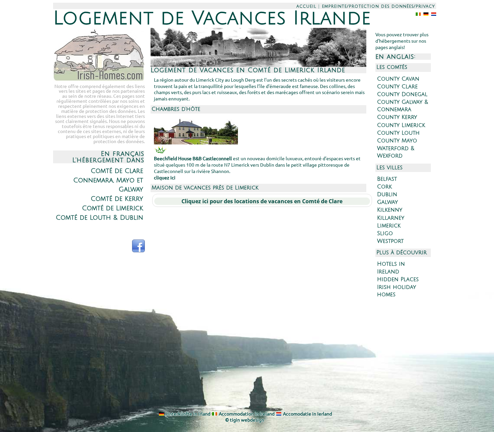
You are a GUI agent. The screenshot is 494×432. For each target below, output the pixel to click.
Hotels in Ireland (391, 267)
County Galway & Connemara (402, 106)
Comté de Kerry (117, 198)
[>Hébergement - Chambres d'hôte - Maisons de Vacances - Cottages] (99, 80)
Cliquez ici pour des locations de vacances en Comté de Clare (261, 201)
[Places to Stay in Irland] (417, 13)
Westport (390, 241)
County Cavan (398, 79)
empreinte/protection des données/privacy (378, 6)
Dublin (387, 194)
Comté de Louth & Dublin (99, 217)
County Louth (398, 133)
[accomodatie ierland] (432, 13)
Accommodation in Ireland (247, 414)
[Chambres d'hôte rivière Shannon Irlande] (196, 142)
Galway (387, 202)
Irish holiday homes (396, 291)
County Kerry (397, 117)
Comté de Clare (117, 170)
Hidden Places (398, 279)
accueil (306, 6)
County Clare (397, 87)
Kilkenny (389, 210)
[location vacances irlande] (424, 13)
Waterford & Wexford (395, 152)
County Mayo (397, 141)
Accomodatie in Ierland (307, 414)
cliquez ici (164, 177)
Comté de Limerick (112, 208)
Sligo (385, 233)
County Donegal (402, 94)
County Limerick (401, 125)
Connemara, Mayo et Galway (108, 185)
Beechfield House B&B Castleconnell (193, 158)
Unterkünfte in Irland (188, 414)
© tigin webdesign (244, 420)
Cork (384, 187)
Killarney (390, 218)
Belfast (387, 179)
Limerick (389, 226)
